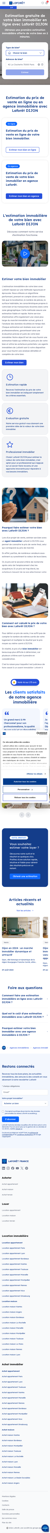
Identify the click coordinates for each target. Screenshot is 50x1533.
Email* (6, 1092)
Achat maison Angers (10, 1483)
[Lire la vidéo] (25, 254)
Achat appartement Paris (12, 1376)
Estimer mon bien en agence (24, 196)
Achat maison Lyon (10, 1462)
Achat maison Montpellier (12, 1446)
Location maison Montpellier (13, 1333)
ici (36, 1113)
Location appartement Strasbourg (16, 1296)
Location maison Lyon (11, 1355)
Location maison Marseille (12, 1328)
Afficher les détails (35, 774)
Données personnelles (11, 1514)
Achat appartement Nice (12, 1419)
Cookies (5, 1501)
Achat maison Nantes (11, 1435)
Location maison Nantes (12, 1307)
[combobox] (25, 64)
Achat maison (7, 1189)
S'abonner (10, 1119)
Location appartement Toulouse (15, 1269)
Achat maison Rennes (11, 1472)
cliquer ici (19, 1129)
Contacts (5, 1505)
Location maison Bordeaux (13, 1317)
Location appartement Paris (13, 1248)
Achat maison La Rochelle (12, 1456)
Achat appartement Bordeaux (14, 1408)
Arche (41, 1528)
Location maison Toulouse (12, 1339)
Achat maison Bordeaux (12, 1440)
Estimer (25, 72)
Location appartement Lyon (13, 1253)
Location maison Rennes (12, 1349)
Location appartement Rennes (14, 1285)
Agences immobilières (19, 1048)
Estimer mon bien (14, 362)
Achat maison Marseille (11, 1467)
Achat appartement (10, 1184)
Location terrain (8, 1221)
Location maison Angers (12, 1312)
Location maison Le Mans (12, 1344)
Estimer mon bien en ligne (22, 149)
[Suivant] (28, 815)
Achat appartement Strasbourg (14, 1424)
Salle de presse (8, 1509)
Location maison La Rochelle (14, 1323)
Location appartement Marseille (15, 1275)
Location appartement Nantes (14, 1264)
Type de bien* (13, 47)
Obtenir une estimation (25, 876)
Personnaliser (24, 789)
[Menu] (4, 3)
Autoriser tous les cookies (25, 781)
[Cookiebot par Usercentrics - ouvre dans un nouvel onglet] (36, 733)
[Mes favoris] (42, 3)
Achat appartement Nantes (13, 1392)
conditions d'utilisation (25, 1135)
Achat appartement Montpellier (14, 1414)
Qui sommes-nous (9, 1518)
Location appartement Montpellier (16, 1280)
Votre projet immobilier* (12, 1098)
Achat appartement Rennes (13, 1403)
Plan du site (6, 1522)
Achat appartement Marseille (14, 1398)
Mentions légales (9, 1496)
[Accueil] (4, 1048)
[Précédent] (22, 815)
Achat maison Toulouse (11, 1451)
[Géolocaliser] (38, 64)
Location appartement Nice (13, 1291)
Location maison (9, 1216)
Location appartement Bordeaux (15, 1259)
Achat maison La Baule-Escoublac (16, 1478)
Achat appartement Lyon (12, 1382)
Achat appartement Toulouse (14, 1387)
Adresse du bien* (14, 59)
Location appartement (11, 1210)
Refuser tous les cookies (25, 797)
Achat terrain (7, 1195)
